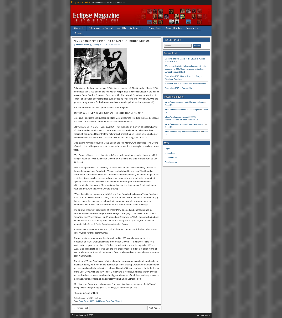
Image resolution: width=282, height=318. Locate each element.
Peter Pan (110, 301)
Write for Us (135, 28)
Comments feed (171, 157)
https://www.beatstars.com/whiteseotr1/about (184, 102)
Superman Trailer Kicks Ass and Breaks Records (185, 84)
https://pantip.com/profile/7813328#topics (182, 110)
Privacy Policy (155, 28)
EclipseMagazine (80, 2)
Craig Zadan (84, 301)
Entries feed (170, 153)
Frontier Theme (203, 315)
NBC (92, 301)
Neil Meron (100, 301)
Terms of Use (192, 28)
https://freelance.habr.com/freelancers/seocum (184, 124)
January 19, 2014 (100, 45)
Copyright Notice (174, 28)
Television (115, 45)
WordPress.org (171, 162)
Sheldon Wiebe (82, 45)
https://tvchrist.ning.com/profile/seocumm (182, 132)
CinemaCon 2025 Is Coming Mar (178, 88)
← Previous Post (80, 308)
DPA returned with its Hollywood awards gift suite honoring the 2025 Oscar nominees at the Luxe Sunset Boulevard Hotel (185, 69)
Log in (167, 148)
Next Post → (154, 308)
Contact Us (79, 28)
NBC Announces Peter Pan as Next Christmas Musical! (112, 41)
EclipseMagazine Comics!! (101, 28)
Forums (78, 33)
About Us (121, 28)
